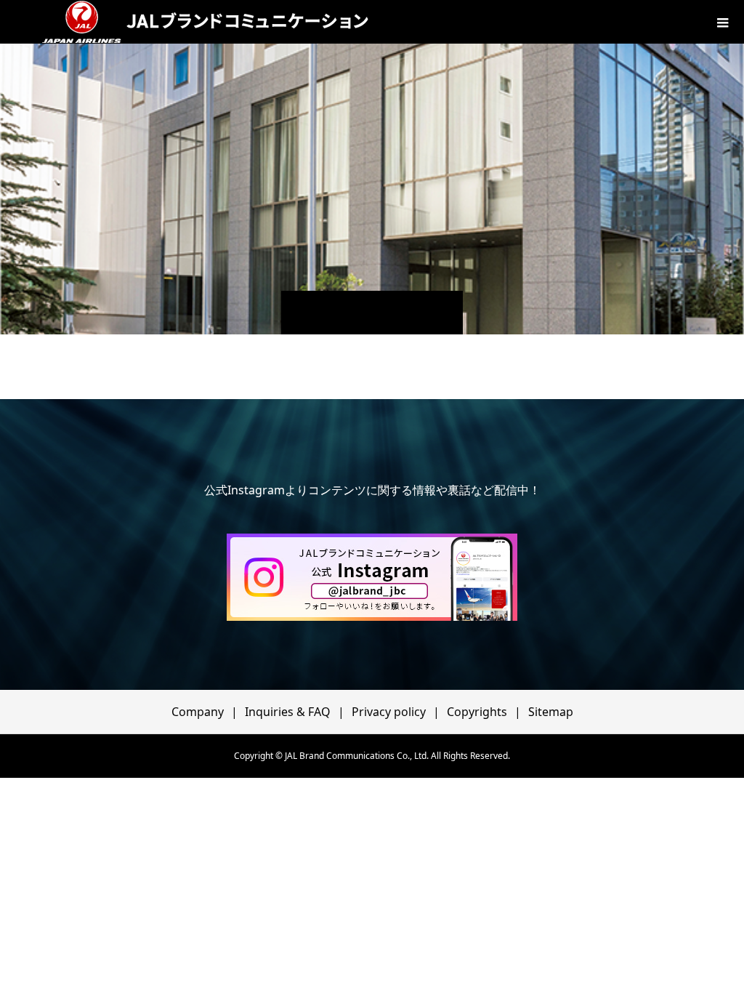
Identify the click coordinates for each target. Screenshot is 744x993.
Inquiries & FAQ (288, 712)
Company (197, 712)
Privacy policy (389, 712)
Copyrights (477, 712)
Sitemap (550, 712)
